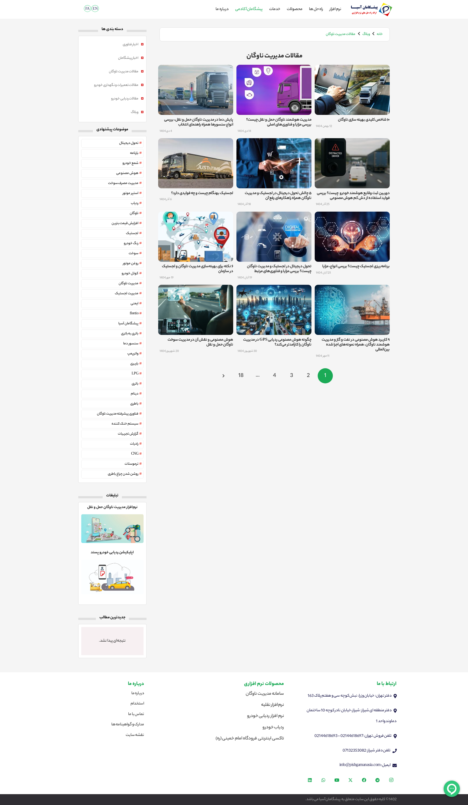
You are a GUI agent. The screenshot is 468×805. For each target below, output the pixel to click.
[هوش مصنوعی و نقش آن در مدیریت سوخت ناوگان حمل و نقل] (195, 290)
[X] (350, 780)
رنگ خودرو (131, 243)
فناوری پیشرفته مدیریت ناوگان (117, 414)
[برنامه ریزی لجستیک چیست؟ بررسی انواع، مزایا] (352, 217)
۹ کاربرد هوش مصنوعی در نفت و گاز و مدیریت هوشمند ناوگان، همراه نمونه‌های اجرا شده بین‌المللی (356, 345)
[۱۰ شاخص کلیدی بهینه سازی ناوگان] (352, 70)
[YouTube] (337, 780)
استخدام (137, 704)
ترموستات (131, 464)
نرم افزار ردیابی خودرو (265, 716)
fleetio (134, 313)
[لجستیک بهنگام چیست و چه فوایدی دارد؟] (195, 143)
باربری (134, 364)
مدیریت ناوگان (128, 283)
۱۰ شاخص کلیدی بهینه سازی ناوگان (364, 120)
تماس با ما (136, 714)
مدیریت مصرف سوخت (123, 183)
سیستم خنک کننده (125, 424)
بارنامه (134, 153)
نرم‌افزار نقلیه (272, 705)
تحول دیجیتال (128, 143)
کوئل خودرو (130, 273)
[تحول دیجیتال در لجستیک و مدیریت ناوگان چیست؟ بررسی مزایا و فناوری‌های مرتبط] (273, 217)
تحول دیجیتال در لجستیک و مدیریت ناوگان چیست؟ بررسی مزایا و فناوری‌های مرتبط (279, 268)
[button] (78, 9)
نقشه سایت (135, 735)
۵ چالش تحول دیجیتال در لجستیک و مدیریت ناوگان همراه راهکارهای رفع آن (278, 195)
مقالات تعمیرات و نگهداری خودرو (116, 85)
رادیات (134, 444)
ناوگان (134, 213)
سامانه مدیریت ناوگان (265, 694)
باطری (134, 404)
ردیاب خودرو (273, 727)
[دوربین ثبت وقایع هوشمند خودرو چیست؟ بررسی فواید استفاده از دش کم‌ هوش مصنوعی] (352, 143)
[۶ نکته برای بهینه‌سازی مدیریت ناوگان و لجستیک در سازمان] (195, 217)
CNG (135, 454)
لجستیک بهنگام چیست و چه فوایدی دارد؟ (202, 193)
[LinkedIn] (309, 780)
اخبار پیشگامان (128, 58)
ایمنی (134, 303)
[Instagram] (391, 780)
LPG (135, 374)
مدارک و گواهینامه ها (127, 725)
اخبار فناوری (131, 44)
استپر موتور (130, 193)
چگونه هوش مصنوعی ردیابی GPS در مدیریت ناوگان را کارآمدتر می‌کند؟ (277, 342)
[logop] (371, 9)
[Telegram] (377, 780)
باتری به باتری (129, 334)
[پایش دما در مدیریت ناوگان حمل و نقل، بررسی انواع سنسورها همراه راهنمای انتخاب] (195, 70)
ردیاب (134, 203)
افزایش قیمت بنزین (125, 223)
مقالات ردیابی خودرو (124, 99)
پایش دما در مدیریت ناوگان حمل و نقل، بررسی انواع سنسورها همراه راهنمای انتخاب (198, 122)
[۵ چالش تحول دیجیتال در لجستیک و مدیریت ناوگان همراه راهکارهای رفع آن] (273, 143)
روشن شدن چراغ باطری (123, 474)
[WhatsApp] (323, 780)
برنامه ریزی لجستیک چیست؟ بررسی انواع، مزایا (356, 266)
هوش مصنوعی (127, 173)
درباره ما (137, 693)
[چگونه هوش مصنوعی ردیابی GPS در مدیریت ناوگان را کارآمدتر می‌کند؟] (273, 290)
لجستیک (132, 233)
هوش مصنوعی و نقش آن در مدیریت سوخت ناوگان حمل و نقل (200, 342)
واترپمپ (132, 354)
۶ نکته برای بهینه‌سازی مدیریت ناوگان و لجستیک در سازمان (197, 268)
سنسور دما (130, 344)
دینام (134, 394)
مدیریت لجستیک (126, 293)
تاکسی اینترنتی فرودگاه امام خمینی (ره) (250, 738)
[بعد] (224, 375)
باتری (135, 384)
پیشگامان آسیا (128, 323)
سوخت (133, 253)
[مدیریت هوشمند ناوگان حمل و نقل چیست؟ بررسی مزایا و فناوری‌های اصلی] (273, 70)
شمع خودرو (130, 163)
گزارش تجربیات (128, 434)
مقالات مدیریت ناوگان (123, 72)
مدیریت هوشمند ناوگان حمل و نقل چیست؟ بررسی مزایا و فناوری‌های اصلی (278, 122)
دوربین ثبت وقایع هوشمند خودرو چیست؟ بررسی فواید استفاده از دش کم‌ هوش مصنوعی (353, 195)
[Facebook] (364, 780)
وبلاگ (134, 112)
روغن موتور (130, 263)
